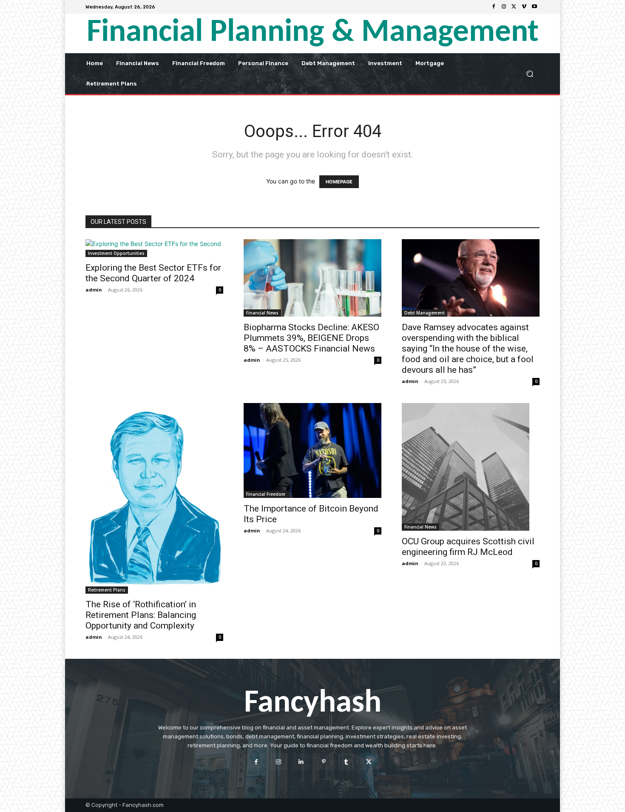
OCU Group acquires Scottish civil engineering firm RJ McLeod (468, 546)
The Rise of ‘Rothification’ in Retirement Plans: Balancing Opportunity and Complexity (140, 615)
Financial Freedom (265, 494)
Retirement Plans (106, 590)
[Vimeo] (524, 7)
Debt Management (424, 313)
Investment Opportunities (116, 253)
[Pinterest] (323, 761)
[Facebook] (494, 7)
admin (93, 289)
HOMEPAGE (339, 182)
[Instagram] (504, 7)
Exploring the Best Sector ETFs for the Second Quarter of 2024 (153, 273)
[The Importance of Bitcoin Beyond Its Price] (312, 450)
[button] (530, 73)
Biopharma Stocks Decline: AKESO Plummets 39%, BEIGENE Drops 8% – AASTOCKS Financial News (311, 338)
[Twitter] (514, 7)
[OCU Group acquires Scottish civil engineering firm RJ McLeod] (471, 467)
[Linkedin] (301, 761)
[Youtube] (534, 7)
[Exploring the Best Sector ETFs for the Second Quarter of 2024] (154, 248)
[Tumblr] (346, 761)
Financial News (262, 313)
